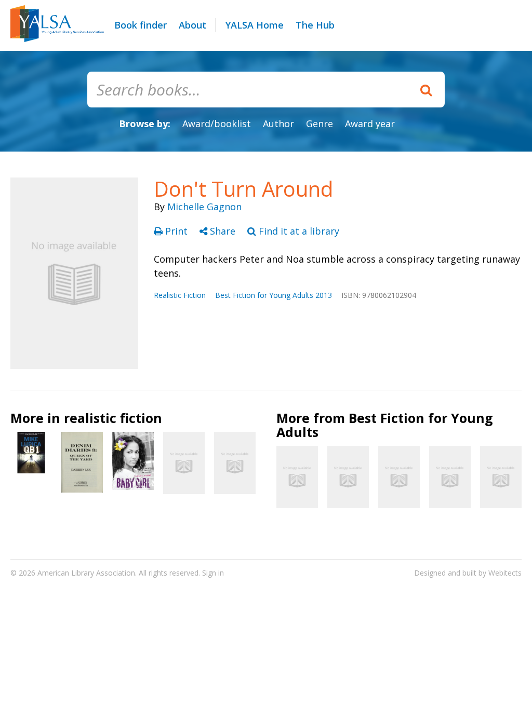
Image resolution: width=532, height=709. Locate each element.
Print (176, 231)
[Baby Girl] (133, 461)
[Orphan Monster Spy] (348, 477)
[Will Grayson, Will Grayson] (399, 477)
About (192, 25)
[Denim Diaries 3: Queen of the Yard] (82, 462)
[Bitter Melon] (184, 463)
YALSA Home (254, 25)
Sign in (213, 573)
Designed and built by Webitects (468, 573)
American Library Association (86, 573)
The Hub (315, 25)
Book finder (140, 25)
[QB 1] (31, 452)
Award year (370, 123)
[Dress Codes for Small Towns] (297, 477)
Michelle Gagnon (204, 206)
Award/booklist (216, 123)
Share (222, 231)
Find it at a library (297, 231)
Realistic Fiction (180, 295)
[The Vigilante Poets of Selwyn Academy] (450, 477)
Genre (319, 123)
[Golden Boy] (501, 477)
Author (278, 123)
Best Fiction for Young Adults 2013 (273, 295)
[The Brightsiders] (235, 463)
